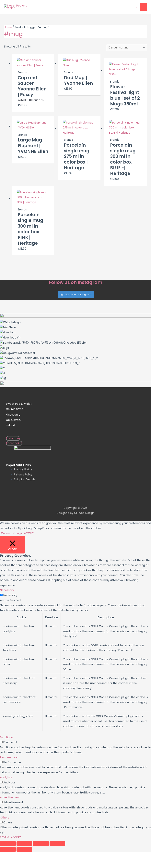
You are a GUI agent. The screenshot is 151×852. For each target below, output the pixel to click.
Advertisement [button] (10, 797)
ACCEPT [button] (29, 533)
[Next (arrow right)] (24, 849)
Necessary (10, 595)
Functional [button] (7, 737)
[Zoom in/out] (8, 843)
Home (8, 27)
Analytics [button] (6, 777)
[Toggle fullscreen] (24, 843)
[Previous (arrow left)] (8, 849)
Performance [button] (8, 757)
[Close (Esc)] (57, 843)
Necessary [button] (7, 590)
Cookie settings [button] (11, 533)
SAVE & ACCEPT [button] (10, 837)
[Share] (41, 843)
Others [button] (4, 817)
